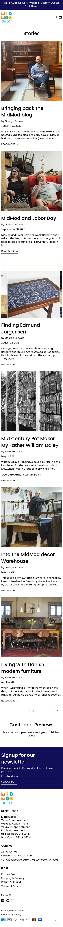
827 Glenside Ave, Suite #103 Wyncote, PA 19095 (29, 859)
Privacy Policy (9, 874)
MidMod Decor (16, 910)
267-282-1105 (9, 851)
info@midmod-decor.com (17, 855)
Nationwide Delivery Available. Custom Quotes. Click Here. (32, 4)
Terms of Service (11, 886)
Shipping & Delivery (12, 878)
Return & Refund (11, 882)
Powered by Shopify (11, 914)
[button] (55, 17)
